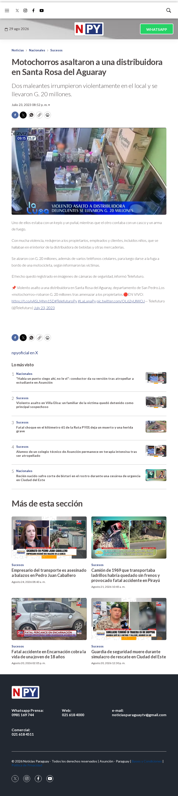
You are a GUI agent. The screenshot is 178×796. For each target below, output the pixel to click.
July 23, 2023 (44, 307)
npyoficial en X (25, 352)
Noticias (18, 50)
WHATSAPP (156, 29)
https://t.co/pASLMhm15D (33, 301)
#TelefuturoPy (66, 301)
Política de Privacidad (27, 765)
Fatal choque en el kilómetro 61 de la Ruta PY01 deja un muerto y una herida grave (74, 429)
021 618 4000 (73, 712)
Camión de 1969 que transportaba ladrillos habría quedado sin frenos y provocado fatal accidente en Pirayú (125, 575)
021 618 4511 (23, 732)
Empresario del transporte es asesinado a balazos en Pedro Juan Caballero (49, 573)
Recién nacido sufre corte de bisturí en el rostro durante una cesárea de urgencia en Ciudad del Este (78, 478)
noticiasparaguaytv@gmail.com (139, 712)
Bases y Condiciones (147, 761)
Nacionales (37, 50)
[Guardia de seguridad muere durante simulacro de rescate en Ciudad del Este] (128, 619)
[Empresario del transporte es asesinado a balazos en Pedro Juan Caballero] (49, 537)
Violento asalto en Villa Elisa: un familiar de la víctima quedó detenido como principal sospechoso (75, 405)
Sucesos (56, 50)
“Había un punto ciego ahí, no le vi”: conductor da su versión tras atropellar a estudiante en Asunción (75, 380)
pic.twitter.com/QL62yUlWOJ (121, 301)
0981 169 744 (28, 712)
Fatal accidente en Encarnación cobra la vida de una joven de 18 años (49, 654)
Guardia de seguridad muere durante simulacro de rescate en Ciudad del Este (128, 654)
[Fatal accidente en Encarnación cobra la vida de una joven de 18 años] (49, 619)
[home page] (89, 29)
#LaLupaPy (87, 301)
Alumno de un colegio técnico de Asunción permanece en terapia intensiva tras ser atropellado (76, 453)
